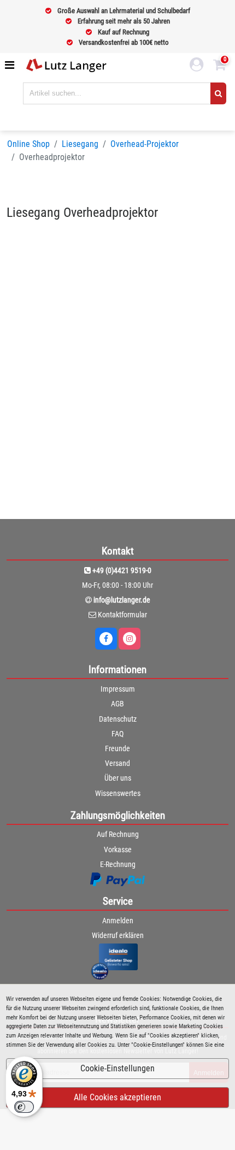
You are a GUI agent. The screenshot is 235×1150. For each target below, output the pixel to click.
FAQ (117, 733)
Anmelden (117, 920)
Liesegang (80, 144)
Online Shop (28, 144)
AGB (117, 703)
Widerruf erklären (118, 935)
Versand (117, 763)
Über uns (117, 778)
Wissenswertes (117, 793)
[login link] (197, 66)
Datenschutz (118, 719)
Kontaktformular (122, 614)
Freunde (117, 748)
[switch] (24, 1107)
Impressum (118, 689)
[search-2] (218, 93)
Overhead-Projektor (144, 144)
